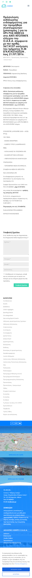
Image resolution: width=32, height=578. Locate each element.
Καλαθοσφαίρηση (9, 353)
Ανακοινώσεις (7, 327)
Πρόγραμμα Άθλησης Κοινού (12, 374)
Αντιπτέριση (7, 330)
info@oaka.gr (12, 502)
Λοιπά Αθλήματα (8, 356)
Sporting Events (8, 312)
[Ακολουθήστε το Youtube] (10, 1)
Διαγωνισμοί (7, 339)
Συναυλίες (6, 394)
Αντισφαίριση (7, 333)
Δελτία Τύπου (7, 336)
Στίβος (5, 388)
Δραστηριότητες (8, 341)
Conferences (7, 301)
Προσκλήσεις (15, 57)
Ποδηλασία (6, 368)
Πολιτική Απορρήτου (21, 564)
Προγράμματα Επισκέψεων (11, 376)
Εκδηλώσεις (7, 344)
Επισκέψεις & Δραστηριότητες (12, 350)
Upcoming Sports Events (11, 318)
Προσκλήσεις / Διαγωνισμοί (12, 385)
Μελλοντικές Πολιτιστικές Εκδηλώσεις (14, 362)
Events (5, 304)
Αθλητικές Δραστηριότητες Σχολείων (14, 321)
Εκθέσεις (6, 347)
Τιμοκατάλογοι (7, 406)
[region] (16, 563)
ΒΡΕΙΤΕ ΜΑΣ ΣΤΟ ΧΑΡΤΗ (16, 455)
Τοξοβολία (6, 408)
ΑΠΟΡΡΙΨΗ (16, 574)
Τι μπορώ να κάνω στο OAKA (12, 403)
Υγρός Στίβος (7, 411)
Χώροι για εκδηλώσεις (10, 414)
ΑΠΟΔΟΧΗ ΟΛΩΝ (16, 569)
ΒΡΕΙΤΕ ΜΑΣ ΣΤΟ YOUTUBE (16, 479)
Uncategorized (8, 315)
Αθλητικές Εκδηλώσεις (10, 324)
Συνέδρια (6, 400)
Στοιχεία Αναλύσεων (9, 391)
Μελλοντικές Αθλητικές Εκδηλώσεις (14, 359)
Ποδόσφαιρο (7, 371)
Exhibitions (6, 307)
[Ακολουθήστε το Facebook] (3, 1)
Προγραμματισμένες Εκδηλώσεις (13, 379)
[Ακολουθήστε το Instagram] (6, 1)
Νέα (4, 365)
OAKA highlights (8, 309)
